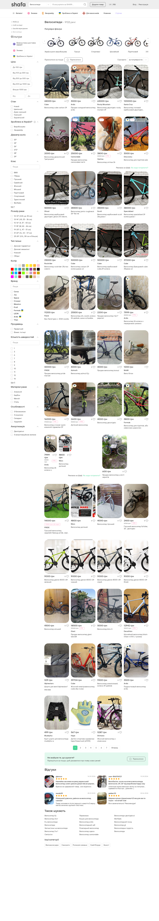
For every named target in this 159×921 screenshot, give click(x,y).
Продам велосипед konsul (108, 370)
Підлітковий (19, 193)
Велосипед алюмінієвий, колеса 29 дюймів (107, 685)
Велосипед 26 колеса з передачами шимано (133, 322)
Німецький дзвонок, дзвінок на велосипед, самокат (73, 799)
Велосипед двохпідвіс (106, 423)
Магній (17, 399)
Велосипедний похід (123, 822)
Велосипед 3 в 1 (51, 831)
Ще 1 (13, 207)
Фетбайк (117, 819)
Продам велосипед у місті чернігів (113, 476)
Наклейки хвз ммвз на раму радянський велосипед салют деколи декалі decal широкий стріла (75, 782)
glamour (59, 776)
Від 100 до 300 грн (21, 73)
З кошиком (18, 415)
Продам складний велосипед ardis (83, 109)
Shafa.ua (16, 22)
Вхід (134, 4)
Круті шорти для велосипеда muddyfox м (56, 740)
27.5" (16, 150)
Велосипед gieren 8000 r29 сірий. (109, 581)
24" (15, 143)
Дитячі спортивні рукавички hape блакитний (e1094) (82, 740)
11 (14, 372)
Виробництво (19, 127)
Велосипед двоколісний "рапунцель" (54, 158)
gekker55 (112, 793)
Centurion (48, 834)
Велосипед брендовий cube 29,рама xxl (136, 268)
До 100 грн (17, 67)
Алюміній (18, 392)
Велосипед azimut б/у (80, 373)
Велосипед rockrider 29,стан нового (56, 268)
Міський (17, 189)
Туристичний (19, 200)
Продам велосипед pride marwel (54, 374)
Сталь (16, 402)
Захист (106, 845)
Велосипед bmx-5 (104, 629)
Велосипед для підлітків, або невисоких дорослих (136, 427)
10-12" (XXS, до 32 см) (23, 216)
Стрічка (118, 13)
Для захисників (92, 13)
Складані (18, 418)
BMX (16, 173)
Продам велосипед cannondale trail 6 (79, 161)
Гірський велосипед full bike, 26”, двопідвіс (136, 527)
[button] (44, 41)
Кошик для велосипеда (89, 819)
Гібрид (17, 176)
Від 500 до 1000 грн (21, 84)
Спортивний (19, 196)
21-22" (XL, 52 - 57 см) (23, 233)
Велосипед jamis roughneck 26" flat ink (82, 212)
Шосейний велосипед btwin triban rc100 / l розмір (135, 635)
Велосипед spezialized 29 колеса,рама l (134, 215)
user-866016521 (115, 776)
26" (15, 146)
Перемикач (84, 816)
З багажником (20, 412)
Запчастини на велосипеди (56, 828)
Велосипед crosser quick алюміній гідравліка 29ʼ (54, 426)
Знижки (34, 13)
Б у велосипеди (51, 822)
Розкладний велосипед (89, 828)
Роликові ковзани (80, 845)
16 (15, 379)
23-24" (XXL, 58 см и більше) (26, 236)
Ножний (17, 253)
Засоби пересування (20, 29)
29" (15, 157)
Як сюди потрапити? (139, 168)
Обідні (17, 256)
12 (15, 375)
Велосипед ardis (86, 822)
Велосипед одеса (86, 831)
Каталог (19, 13)
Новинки (107, 13)
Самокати (66, 845)
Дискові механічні (21, 249)
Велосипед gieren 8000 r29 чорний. (82, 581)
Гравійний (18, 183)
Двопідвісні (19, 431)
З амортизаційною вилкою (25, 435)
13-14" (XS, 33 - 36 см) (23, 219)
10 (15, 369)
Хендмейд (49, 13)
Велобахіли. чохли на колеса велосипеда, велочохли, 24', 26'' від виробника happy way (126, 782)
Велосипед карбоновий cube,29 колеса (107, 268)
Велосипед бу (50, 816)
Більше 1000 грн (20, 90)
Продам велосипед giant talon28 (81, 635)
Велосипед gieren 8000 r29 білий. (135, 581)
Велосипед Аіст (51, 819)
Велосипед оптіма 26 (106, 162)
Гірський (17, 179)
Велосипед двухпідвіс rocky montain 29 (109, 109)
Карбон (17, 395)
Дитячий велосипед (79, 425)
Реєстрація (143, 4)
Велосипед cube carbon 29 (55, 108)
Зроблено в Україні (70, 13)
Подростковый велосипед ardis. (135, 688)
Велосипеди (50, 825)
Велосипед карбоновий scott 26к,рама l (109, 215)
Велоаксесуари (52, 845)
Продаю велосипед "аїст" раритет (107, 317)
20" (15, 140)
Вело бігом (128, 373)
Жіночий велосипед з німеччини (106, 740)
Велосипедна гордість (123, 828)
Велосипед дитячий (63, 465)
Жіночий (17, 186)
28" (15, 153)
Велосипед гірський (105, 524)
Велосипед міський (52, 629)
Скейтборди (95, 845)
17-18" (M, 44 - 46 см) (22, 226)
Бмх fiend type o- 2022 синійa (56, 319)
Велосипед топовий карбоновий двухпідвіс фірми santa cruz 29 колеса (135, 109)
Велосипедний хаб (87, 825)
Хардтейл (18, 422)
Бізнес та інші (20, 332)
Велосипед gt (120, 825)
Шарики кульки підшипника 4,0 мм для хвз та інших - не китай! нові (126, 799)
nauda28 (59, 793)
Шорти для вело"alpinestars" (56, 687)
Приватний (18, 329)
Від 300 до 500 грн (21, 78)
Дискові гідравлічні (22, 246)
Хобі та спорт (17, 25)
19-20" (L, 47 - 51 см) (22, 230)
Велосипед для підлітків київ (136, 160)
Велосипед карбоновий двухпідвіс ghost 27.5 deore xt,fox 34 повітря (55, 215)
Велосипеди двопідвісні (124, 816)
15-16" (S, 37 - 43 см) (22, 223)
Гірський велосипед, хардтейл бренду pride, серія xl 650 (56, 532)
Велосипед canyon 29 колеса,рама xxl (80, 268)
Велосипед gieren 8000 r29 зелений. (56, 581)
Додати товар (98, 4)
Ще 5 (13, 383)
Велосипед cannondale (88, 834)
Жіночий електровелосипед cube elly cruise (83, 688)
